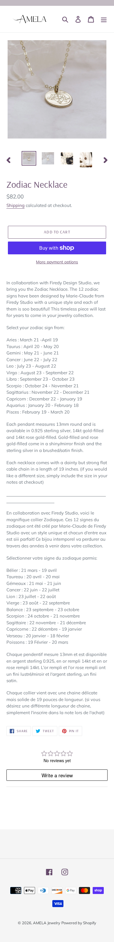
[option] (29, 158)
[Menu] (103, 19)
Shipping (15, 205)
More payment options (57, 262)
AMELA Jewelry (46, 922)
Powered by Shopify (78, 922)
